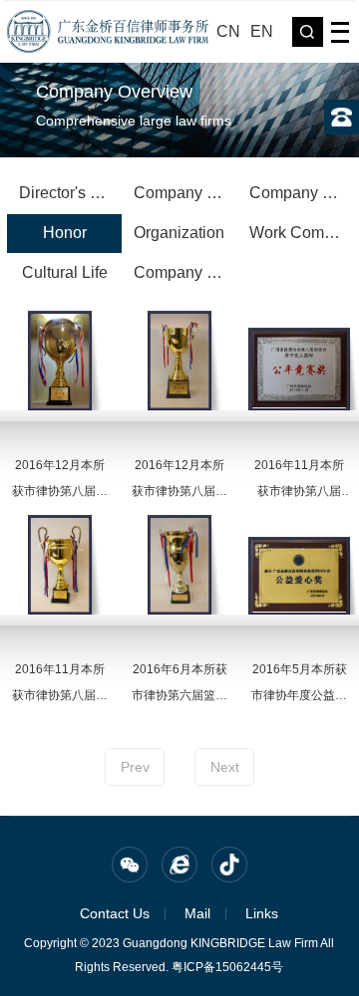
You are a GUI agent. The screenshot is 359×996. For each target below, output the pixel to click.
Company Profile (185, 192)
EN (261, 31)
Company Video (185, 272)
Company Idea (300, 192)
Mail (197, 913)
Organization (179, 232)
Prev (135, 767)
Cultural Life (65, 272)
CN (228, 31)
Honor (65, 232)
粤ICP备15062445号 (227, 967)
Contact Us (115, 913)
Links (261, 913)
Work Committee (300, 232)
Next (224, 767)
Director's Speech (70, 192)
